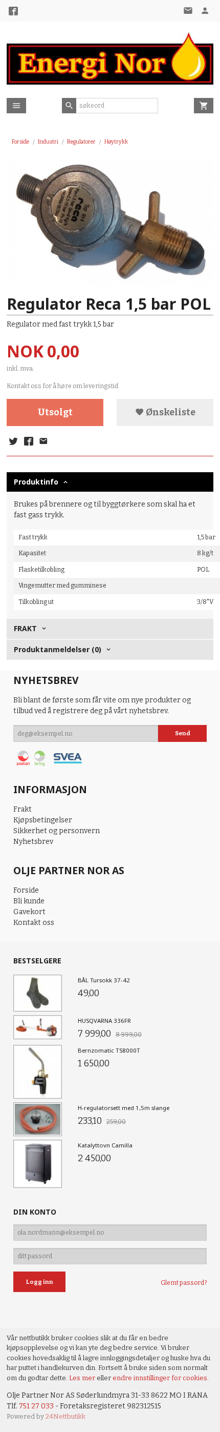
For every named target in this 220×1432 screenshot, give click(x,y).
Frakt (22, 809)
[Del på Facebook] (28, 442)
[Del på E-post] (43, 442)
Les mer (83, 1378)
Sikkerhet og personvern (56, 830)
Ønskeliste (169, 412)
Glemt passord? (184, 1282)
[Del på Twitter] (13, 442)
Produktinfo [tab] (36, 482)
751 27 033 (36, 1406)
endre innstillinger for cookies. (161, 1378)
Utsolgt (55, 412)
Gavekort (29, 911)
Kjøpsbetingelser (42, 820)
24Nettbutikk (65, 1416)
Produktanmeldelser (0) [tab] (57, 649)
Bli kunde (29, 901)
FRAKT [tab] (25, 628)
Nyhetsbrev (33, 841)
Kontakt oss (33, 922)
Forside (20, 141)
